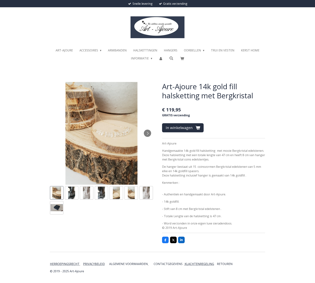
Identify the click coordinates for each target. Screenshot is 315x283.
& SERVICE (232, 264)
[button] (56, 193)
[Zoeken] (171, 58)
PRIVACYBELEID (94, 264)
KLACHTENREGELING (199, 264)
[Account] (160, 58)
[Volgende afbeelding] (147, 133)
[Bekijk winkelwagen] (182, 58)
